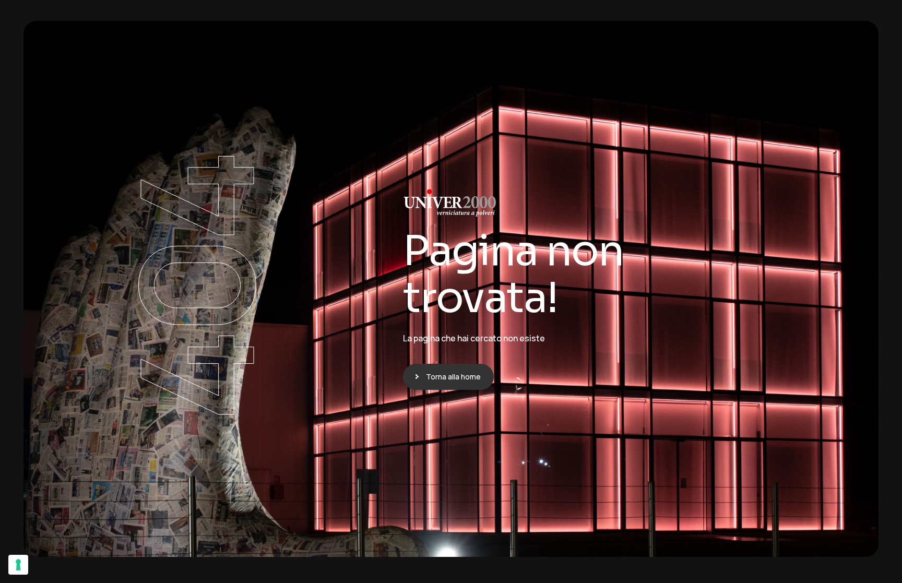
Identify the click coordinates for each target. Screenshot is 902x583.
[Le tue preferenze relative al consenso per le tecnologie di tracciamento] (18, 565)
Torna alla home (453, 377)
